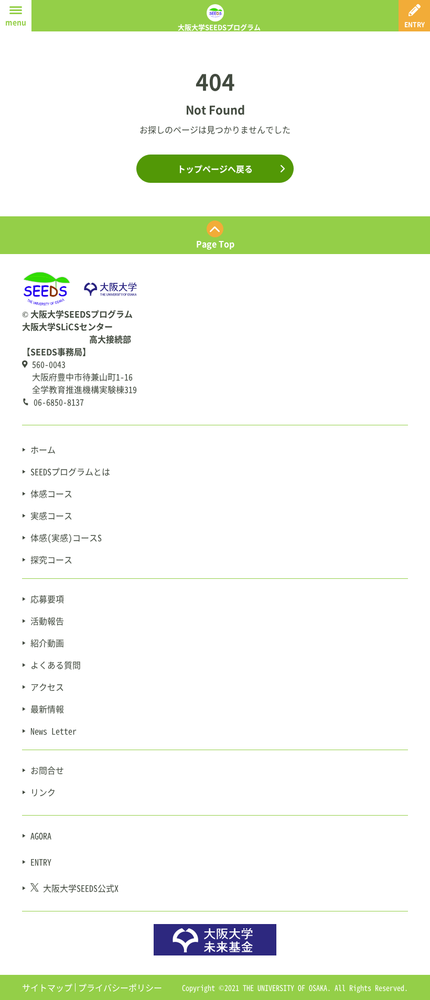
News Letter (53, 730)
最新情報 (47, 708)
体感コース (51, 493)
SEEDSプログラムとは (70, 471)
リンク (43, 792)
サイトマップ (47, 987)
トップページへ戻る (215, 168)
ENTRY (40, 861)
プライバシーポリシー (120, 987)
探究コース (51, 559)
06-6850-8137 (59, 401)
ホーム (43, 449)
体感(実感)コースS (66, 537)
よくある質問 (55, 664)
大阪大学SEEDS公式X (81, 888)
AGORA (40, 835)
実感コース (51, 515)
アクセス (47, 686)
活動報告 (47, 620)
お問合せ (47, 770)
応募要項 (47, 598)
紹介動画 (47, 642)
